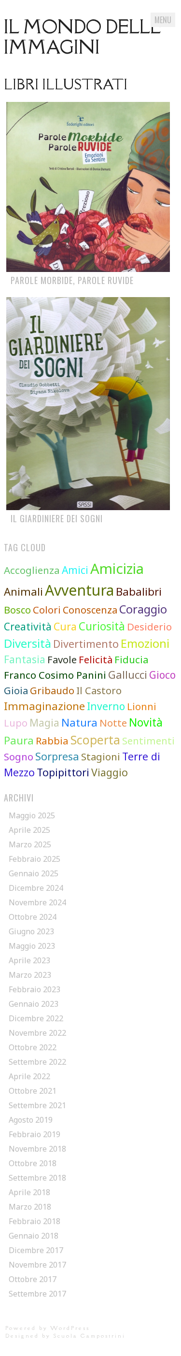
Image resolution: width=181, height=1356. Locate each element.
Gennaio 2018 (33, 1235)
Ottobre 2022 (32, 1047)
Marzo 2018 (30, 1206)
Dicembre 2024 (36, 888)
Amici (75, 570)
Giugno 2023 (31, 931)
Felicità (95, 659)
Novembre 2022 (37, 1033)
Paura (19, 740)
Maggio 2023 (32, 946)
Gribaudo (52, 690)
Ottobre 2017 (32, 1279)
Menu (162, 20)
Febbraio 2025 (34, 859)
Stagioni (100, 756)
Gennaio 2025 (33, 873)
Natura (79, 722)
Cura (65, 626)
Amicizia (117, 568)
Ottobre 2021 (32, 1090)
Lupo (16, 722)
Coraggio (143, 609)
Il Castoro (99, 690)
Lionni (141, 706)
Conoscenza (90, 609)
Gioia (16, 690)
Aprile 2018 (29, 1192)
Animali (23, 591)
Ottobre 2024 (32, 917)
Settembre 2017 (37, 1293)
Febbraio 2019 (34, 1134)
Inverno (106, 706)
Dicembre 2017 (36, 1250)
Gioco (162, 675)
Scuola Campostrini (89, 1335)
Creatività (28, 626)
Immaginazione (44, 706)
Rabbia (52, 740)
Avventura (79, 590)
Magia (44, 722)
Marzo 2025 (30, 844)
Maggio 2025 (32, 815)
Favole (62, 659)
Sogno (18, 756)
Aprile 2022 (29, 1076)
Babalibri (139, 591)
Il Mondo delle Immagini (82, 36)
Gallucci (127, 675)
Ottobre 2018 (32, 1163)
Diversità (27, 643)
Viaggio (109, 772)
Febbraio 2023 (34, 989)
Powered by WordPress (47, 1327)
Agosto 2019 (31, 1119)
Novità (146, 722)
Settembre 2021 (37, 1105)
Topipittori (63, 772)
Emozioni (145, 643)
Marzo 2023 (30, 975)
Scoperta (95, 740)
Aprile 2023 (29, 960)
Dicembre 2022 (36, 1018)
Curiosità (102, 626)
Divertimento (86, 644)
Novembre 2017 (37, 1264)
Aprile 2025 (29, 830)
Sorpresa (57, 756)
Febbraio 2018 (34, 1221)
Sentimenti (148, 740)
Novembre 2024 (37, 902)
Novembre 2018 (37, 1148)
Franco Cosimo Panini (55, 675)
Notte (113, 722)
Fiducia (131, 659)
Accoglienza (32, 570)
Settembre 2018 (37, 1177)
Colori (47, 609)
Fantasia (24, 659)
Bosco (17, 609)
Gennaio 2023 (33, 1004)
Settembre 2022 (37, 1061)
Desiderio (149, 626)
